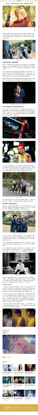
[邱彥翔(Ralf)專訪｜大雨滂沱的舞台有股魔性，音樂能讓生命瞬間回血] (19, 393)
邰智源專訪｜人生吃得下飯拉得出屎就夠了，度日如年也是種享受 (8, 398)
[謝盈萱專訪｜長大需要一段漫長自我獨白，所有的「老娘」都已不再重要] (19, 367)
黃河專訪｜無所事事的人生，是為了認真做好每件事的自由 (30, 398)
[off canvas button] (3, 1)
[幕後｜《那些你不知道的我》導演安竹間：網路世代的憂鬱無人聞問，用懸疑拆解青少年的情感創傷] (8, 379)
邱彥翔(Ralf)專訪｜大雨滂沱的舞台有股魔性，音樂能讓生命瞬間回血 (19, 398)
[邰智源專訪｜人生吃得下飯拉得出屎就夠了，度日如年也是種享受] (8, 393)
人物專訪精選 (8, 357)
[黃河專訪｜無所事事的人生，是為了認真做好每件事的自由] (30, 393)
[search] (34, 1)
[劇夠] (18, 407)
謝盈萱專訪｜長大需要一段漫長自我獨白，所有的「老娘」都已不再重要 (19, 373)
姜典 (11, 357)
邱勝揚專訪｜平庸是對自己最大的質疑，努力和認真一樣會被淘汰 (7, 373)
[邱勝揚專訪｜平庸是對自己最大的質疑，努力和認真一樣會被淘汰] (8, 367)
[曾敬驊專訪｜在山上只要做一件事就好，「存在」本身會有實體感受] (19, 379)
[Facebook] (31, 408)
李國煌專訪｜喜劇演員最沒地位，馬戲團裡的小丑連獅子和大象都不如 (30, 373)
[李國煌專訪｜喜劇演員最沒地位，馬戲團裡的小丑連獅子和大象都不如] (30, 367)
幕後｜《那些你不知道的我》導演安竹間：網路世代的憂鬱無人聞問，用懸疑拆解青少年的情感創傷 (8, 385)
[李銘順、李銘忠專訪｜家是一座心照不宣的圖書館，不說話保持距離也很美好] (30, 379)
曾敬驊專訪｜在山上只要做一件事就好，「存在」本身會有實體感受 (18, 385)
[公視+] (34, 408)
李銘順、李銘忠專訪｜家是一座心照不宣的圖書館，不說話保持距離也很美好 (30, 385)
